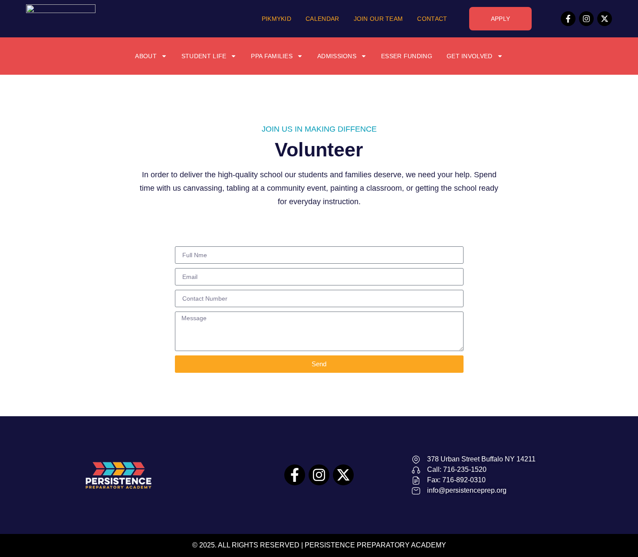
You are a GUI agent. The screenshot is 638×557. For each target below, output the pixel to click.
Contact (432, 18)
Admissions (336, 56)
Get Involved (470, 56)
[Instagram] (586, 18)
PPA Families (272, 56)
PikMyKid (276, 18)
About (146, 56)
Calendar (322, 18)
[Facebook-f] (568, 18)
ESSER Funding (406, 56)
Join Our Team (378, 18)
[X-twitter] (604, 18)
